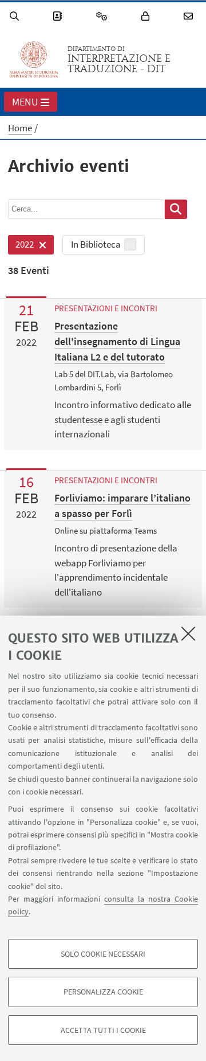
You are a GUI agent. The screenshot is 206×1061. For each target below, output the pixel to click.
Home (20, 128)
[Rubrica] (59, 16)
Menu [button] (25, 101)
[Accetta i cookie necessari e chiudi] (188, 633)
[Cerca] (16, 16)
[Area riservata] (147, 16)
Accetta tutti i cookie (103, 1030)
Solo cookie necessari (103, 954)
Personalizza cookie (103, 991)
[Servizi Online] (103, 16)
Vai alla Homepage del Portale (34, 60)
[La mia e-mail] (190, 16)
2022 (21, 246)
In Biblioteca (96, 244)
